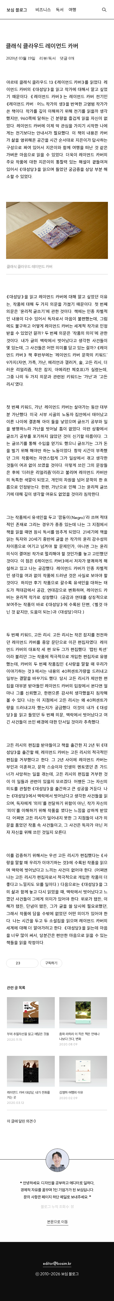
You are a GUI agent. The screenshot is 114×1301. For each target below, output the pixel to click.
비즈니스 (43, 9)
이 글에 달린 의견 (21, 1121)
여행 (72, 9)
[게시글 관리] (32, 963)
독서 (60, 9)
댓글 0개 (67, 58)
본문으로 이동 (57, 1221)
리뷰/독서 (47, 58)
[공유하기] (25, 963)
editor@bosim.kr (57, 1263)
